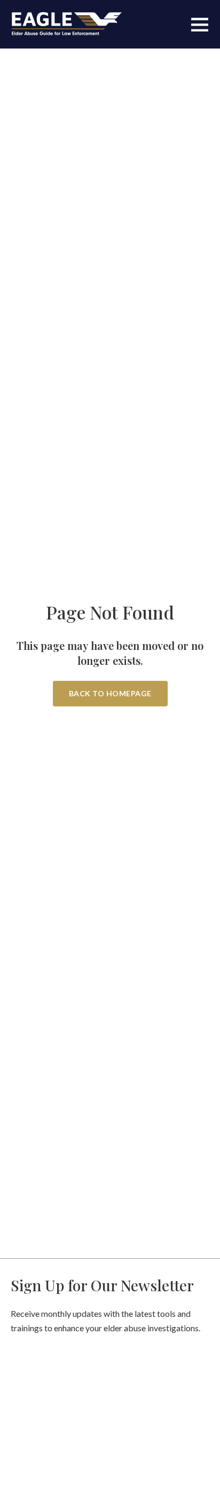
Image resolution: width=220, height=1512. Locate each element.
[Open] (199, 24)
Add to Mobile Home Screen (110, 805)
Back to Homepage (110, 693)
